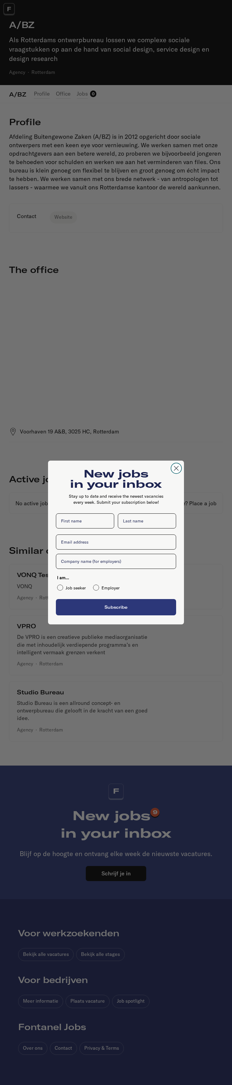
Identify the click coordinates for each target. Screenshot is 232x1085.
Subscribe (116, 607)
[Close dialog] (176, 468)
